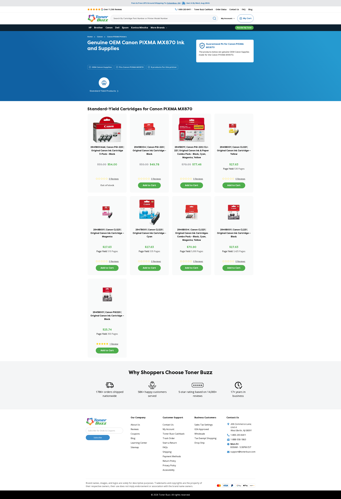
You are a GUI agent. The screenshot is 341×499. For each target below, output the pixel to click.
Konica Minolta (139, 27)
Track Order (169, 438)
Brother (98, 27)
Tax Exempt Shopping (205, 438)
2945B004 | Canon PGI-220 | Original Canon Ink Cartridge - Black (149, 150)
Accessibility (168, 470)
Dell (117, 27)
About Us (135, 424)
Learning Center (139, 442)
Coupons (135, 433)
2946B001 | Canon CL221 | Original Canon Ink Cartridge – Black (234, 233)
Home (90, 37)
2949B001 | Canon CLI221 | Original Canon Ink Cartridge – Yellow (234, 150)
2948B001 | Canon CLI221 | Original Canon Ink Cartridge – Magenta (107, 233)
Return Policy (169, 460)
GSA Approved (201, 429)
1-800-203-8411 (238, 434)
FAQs (165, 447)
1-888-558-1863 (238, 439)
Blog (250, 9)
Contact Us (234, 9)
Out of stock (107, 185)
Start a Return (170, 442)
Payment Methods (172, 456)
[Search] (214, 18)
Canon (109, 27)
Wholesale (199, 433)
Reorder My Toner (244, 27)
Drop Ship (199, 442)
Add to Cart (149, 185)
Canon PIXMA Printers (117, 37)
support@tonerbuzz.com (242, 451)
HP (90, 27)
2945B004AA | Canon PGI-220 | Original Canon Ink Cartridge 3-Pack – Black (107, 150)
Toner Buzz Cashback (203, 9)
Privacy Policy (169, 465)
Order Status (221, 9)
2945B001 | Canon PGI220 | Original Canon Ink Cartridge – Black (107, 316)
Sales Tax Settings (203, 424)
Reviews (135, 429)
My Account (227, 18)
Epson (125, 27)
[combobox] (164, 18)
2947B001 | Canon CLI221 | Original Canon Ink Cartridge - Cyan (149, 233)
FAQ (243, 9)
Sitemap (135, 447)
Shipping (167, 451)
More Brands (158, 27)
